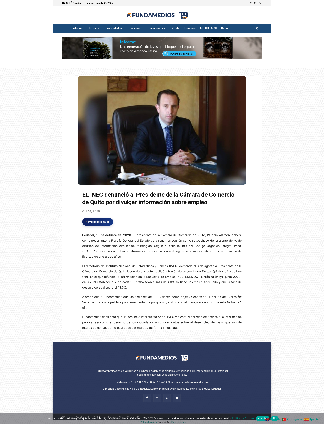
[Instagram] (255, 3)
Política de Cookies (243, 418)
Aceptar (263, 418)
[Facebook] (251, 3)
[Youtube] (177, 398)
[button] (257, 28)
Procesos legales (99, 221)
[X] (260, 3)
